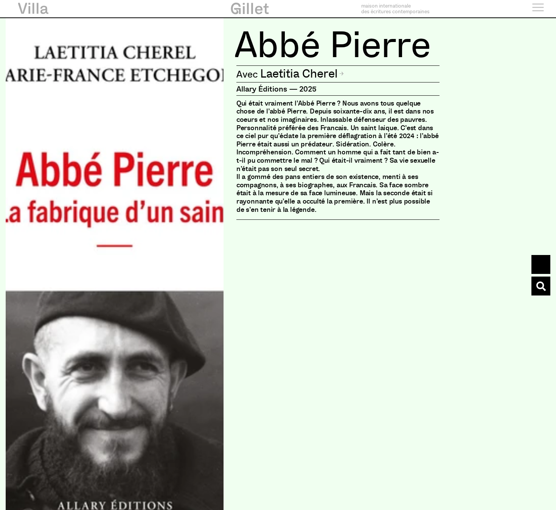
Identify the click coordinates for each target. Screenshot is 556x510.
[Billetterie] (540, 264)
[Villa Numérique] (540, 286)
